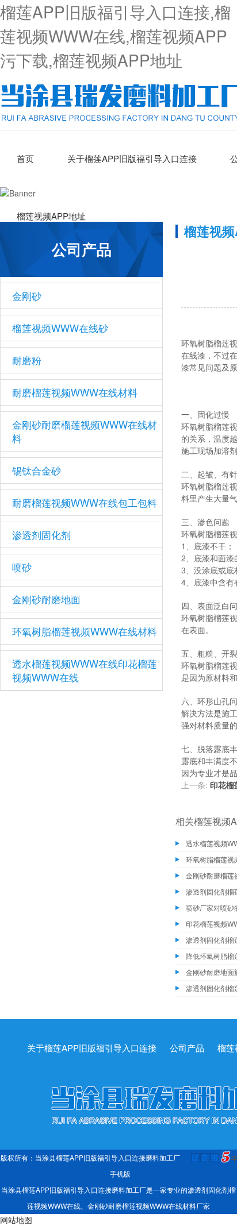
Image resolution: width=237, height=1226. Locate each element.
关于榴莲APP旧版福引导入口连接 (132, 158)
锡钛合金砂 (36, 470)
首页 (25, 158)
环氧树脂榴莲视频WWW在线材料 (84, 631)
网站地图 (16, 1219)
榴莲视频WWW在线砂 (60, 328)
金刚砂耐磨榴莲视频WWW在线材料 (84, 431)
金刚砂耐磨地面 (46, 599)
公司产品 (187, 1048)
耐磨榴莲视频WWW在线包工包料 (84, 502)
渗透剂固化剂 (41, 534)
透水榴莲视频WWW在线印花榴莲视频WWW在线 (84, 670)
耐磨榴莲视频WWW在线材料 (74, 392)
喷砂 (22, 567)
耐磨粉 (26, 360)
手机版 (120, 1173)
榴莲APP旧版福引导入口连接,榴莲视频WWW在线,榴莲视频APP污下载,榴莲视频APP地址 (115, 35)
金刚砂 (26, 295)
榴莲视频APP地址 (51, 216)
